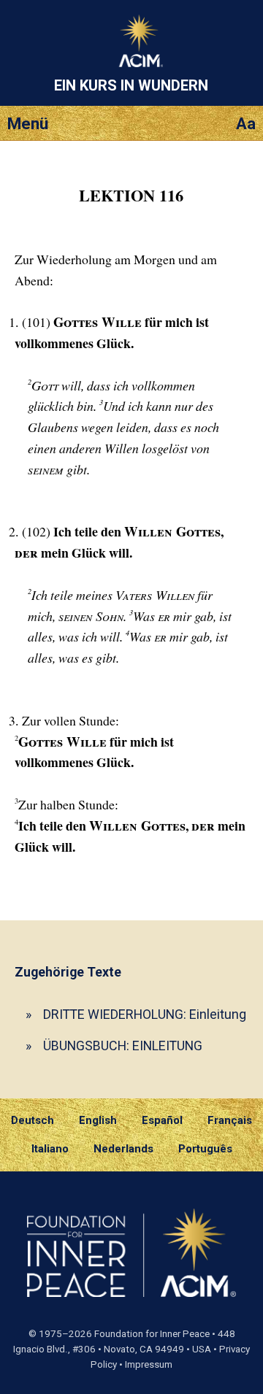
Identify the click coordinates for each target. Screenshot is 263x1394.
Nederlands (123, 1148)
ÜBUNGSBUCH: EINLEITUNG (122, 1045)
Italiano (50, 1148)
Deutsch (32, 1120)
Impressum (148, 1364)
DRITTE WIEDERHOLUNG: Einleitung (144, 1014)
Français (229, 1120)
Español (162, 1120)
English (98, 1120)
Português (205, 1148)
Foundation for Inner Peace (152, 1333)
